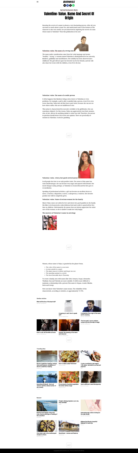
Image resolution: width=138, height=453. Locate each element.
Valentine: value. (48, 51)
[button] (37, 1)
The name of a (60, 51)
